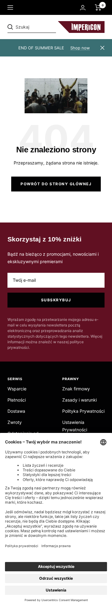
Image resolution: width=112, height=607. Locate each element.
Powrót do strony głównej (56, 184)
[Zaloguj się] (83, 7)
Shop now (80, 47)
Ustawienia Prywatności (74, 426)
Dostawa (16, 411)
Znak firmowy (76, 388)
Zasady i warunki (79, 399)
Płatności (16, 399)
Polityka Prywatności (83, 411)
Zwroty (14, 422)
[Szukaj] (50, 27)
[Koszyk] (98, 7)
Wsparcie (16, 388)
